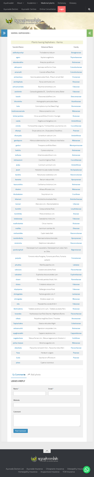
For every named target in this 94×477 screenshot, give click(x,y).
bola (18, 106)
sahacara (18, 270)
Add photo (36, 374)
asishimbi (18, 92)
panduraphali (18, 250)
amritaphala (18, 82)
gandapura (18, 140)
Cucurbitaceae (76, 126)
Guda (18, 358)
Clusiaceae (76, 77)
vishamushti (18, 328)
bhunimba (18, 101)
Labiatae (76, 265)
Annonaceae (76, 319)
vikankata (18, 348)
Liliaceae (76, 204)
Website (16, 400)
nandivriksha (18, 238)
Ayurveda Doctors (11, 9)
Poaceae (76, 131)
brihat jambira (18, 116)
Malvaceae (76, 111)
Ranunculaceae (76, 175)
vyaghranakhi (18, 333)
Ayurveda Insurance (35, 469)
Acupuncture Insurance (50, 472)
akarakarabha (18, 62)
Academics (31, 3)
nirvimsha (18, 243)
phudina (18, 265)
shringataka (18, 294)
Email (51, 389)
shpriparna (18, 289)
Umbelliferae (76, 121)
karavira (18, 180)
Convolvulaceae (76, 67)
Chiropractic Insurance (55, 469)
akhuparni (18, 67)
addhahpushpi (18, 53)
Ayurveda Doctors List (15, 469)
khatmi (18, 189)
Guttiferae (76, 338)
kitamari (18, 199)
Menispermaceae (76, 145)
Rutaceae (76, 116)
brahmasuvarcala (18, 111)
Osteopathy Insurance (76, 469)
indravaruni (18, 160)
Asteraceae (76, 62)
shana (18, 284)
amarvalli (18, 72)
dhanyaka (18, 136)
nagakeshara (18, 338)
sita (18, 304)
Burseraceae (76, 106)
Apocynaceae (76, 180)
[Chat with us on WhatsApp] (86, 469)
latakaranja (18, 219)
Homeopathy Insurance (27, 472)
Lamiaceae (76, 294)
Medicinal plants (47, 3)
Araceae (76, 214)
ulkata (18, 319)
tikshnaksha (18, 309)
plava (18, 363)
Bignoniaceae (76, 250)
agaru (18, 57)
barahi (18, 97)
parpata (18, 258)
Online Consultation (48, 9)
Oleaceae (76, 228)
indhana (18, 155)
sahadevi (18, 275)
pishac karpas (18, 343)
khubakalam (18, 194)
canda (18, 121)
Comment (17, 412)
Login (61, 9)
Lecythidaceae (76, 209)
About (19, 3)
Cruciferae (76, 194)
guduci (18, 145)
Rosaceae (76, 82)
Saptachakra (18, 323)
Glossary (72, 3)
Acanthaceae (76, 101)
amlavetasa (18, 77)
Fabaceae (76, 87)
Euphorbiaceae (76, 275)
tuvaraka (18, 314)
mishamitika (18, 233)
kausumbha (18, 184)
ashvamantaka (18, 87)
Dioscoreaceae (76, 97)
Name (16, 389)
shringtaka (18, 299)
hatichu (18, 150)
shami (18, 279)
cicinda (18, 126)
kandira (18, 175)
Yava (18, 353)
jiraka (18, 165)
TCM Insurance (69, 472)
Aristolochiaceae (76, 199)
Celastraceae (76, 323)
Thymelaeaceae (76, 57)
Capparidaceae (76, 333)
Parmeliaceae (76, 279)
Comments (20, 374)
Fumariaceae (76, 258)
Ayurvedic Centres (28, 9)
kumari (18, 204)
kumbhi (18, 209)
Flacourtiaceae (76, 270)
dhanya (18, 131)
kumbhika (18, 214)
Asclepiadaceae (76, 170)
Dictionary (62, 3)
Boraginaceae (76, 53)
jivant (18, 170)
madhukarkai (18, 223)
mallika (18, 228)
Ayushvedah (9, 3)
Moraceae (76, 299)
